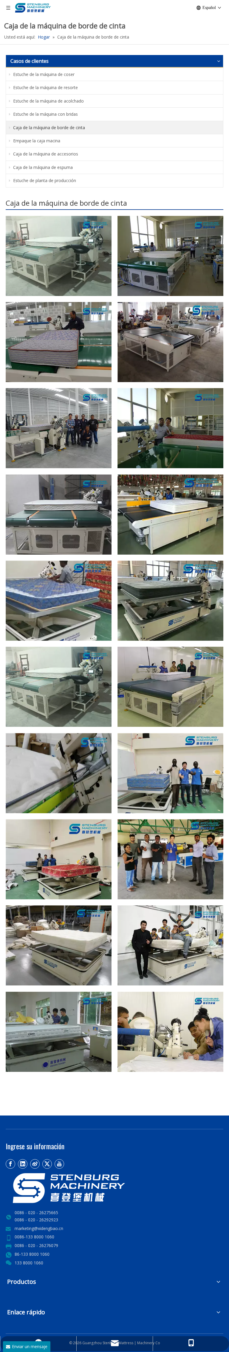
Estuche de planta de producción (44, 180)
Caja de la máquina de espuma (42, 167)
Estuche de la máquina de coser (43, 74)
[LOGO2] (89, 1188)
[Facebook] (10, 1164)
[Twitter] (47, 1164)
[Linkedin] (22, 1164)
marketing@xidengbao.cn (39, 1228)
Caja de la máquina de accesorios (45, 154)
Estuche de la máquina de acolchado (48, 101)
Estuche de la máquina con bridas (45, 114)
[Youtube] (59, 1164)
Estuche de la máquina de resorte (45, 87)
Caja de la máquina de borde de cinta (48, 127)
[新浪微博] (35, 1164)
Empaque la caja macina (36, 141)
